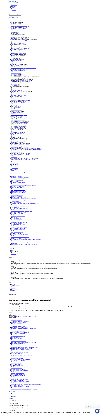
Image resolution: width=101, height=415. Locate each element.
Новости (13, 8)
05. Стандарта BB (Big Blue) (18, 129)
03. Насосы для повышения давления (20, 144)
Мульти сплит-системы (16, 63)
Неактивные (14, 157)
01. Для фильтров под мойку (18, 120)
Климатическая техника (17, 31)
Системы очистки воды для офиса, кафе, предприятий (24, 159)
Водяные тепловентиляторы (18, 55)
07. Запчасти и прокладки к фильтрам (20, 154)
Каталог (13, 393)
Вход (10, 17)
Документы (14, 286)
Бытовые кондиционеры (17, 60)
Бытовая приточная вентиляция (18, 65)
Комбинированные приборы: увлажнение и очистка (23, 68)
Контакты (13, 6)
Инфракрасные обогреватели (18, 50)
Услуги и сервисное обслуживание (19, 87)
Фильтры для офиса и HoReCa (18, 28)
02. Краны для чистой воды (17, 142)
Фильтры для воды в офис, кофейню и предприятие (23, 40)
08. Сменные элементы (16, 117)
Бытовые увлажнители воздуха (18, 70)
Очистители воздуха (16, 73)
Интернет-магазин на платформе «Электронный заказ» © (22, 316)
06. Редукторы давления (17, 112)
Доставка (13, 10)
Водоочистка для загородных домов (19, 38)
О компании (14, 5)
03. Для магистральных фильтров (19, 124)
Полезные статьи (15, 289)
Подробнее (10, 413)
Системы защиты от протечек (18, 45)
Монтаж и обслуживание (15, 162)
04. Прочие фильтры (16, 107)
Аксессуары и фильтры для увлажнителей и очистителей (24, 78)
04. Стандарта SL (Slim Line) (18, 127)
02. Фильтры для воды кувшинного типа (20, 100)
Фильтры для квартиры (16, 23)
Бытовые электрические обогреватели (20, 48)
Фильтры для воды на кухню (18, 35)
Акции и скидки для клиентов (15, 167)
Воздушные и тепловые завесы (18, 53)
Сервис (13, 290)
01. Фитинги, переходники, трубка (19, 139)
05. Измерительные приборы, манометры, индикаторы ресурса (26, 149)
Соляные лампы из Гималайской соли (20, 82)
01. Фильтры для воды (16, 90)
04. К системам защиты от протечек (19, 147)
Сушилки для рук (15, 58)
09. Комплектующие (16, 137)
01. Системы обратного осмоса (18, 95)
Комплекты (14, 105)
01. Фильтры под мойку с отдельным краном (21, 92)
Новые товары (14, 33)
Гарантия (13, 252)
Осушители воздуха (16, 75)
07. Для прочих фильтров (17, 134)
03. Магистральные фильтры (18, 102)
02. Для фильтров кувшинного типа (19, 122)
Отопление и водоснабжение (18, 43)
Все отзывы (11, 280)
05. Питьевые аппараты (16, 110)
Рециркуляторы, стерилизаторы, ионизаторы (21, 80)
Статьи (13, 284)
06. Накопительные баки (17, 152)
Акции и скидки (15, 285)
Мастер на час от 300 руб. (14, 165)
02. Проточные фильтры (17, 97)
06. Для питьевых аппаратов (18, 132)
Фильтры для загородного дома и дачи (20, 26)
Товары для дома (15, 85)
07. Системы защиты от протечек (19, 115)
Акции (13, 7)
